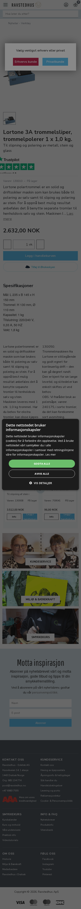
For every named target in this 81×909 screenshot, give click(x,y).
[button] (40, 483)
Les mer (50, 454)
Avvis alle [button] (42, 473)
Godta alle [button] (42, 463)
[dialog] (40, 454)
